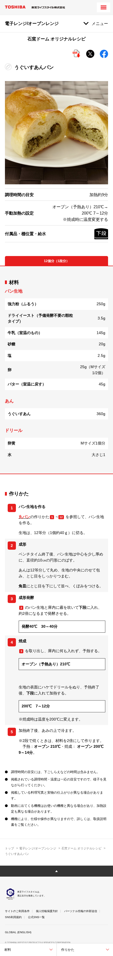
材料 (7, 950)
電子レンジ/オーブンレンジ (37, 848)
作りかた (67, 950)
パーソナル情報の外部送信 (80, 911)
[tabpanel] (56, 370)
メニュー (100, 23)
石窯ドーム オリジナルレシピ (81, 848)
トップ (9, 848)
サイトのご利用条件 (17, 911)
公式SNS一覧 (36, 917)
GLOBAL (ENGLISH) (18, 932)
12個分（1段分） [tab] (56, 261)
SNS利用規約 (13, 917)
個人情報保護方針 (47, 911)
